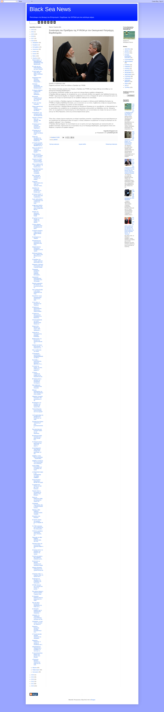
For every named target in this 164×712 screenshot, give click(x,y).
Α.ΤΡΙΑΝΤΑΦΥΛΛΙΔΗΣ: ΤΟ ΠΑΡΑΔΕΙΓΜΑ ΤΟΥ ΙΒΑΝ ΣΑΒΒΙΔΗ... (37, 474)
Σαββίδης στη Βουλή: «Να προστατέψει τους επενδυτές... (37, 462)
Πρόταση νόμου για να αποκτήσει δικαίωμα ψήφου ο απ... (37, 545)
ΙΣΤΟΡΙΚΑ (127, 64)
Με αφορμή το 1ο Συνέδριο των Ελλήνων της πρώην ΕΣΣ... (36, 404)
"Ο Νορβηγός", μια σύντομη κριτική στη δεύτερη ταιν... (37, 114)
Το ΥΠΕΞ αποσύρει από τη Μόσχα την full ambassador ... (37, 527)
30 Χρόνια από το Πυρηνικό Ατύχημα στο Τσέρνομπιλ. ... (36, 126)
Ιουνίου (35, 53)
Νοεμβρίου (35, 45)
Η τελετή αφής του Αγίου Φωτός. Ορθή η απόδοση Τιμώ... (37, 73)
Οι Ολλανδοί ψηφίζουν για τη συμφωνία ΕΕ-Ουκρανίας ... (37, 611)
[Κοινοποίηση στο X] (70, 137)
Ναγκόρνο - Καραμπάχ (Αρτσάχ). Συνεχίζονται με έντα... (36, 629)
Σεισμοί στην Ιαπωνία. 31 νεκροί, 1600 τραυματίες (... (36, 328)
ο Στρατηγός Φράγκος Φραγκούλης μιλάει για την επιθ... (36, 662)
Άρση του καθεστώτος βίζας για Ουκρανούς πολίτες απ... (37, 499)
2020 (32, 34)
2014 (32, 677)
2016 (32, 40)
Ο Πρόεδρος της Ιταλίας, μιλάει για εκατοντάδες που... (37, 261)
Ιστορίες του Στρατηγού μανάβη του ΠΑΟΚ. (36, 213)
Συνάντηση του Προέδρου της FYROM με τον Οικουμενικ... (36, 581)
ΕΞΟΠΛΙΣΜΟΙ (128, 59)
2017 (32, 38)
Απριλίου (35, 58)
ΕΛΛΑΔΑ (127, 53)
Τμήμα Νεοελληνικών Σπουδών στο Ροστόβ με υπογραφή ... (37, 171)
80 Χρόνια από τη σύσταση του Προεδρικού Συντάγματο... (36, 381)
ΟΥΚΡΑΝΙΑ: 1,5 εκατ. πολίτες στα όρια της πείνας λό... (37, 623)
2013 (32, 679)
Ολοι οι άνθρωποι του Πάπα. (36, 350)
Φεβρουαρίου (36, 670)
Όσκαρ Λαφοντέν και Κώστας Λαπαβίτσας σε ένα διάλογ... (37, 108)
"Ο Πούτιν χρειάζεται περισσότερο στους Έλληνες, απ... (37, 533)
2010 (32, 686)
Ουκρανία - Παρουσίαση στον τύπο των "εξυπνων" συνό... (37, 183)
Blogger (93, 699)
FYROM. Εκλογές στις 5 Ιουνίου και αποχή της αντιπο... (37, 587)
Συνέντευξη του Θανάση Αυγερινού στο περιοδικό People (37, 563)
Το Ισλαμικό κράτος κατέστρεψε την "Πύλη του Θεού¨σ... (37, 444)
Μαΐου (34, 56)
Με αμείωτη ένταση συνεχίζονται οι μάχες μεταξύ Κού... (37, 437)
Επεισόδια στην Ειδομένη (36, 517)
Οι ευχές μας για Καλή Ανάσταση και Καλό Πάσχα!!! (37, 68)
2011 (32, 683)
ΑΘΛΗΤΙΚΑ (127, 49)
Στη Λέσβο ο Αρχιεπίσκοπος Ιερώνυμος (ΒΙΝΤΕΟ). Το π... (37, 362)
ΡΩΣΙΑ (126, 83)
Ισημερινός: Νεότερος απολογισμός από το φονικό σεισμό (37, 266)
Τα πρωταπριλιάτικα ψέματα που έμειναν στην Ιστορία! (37, 655)
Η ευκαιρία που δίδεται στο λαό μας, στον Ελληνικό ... (36, 486)
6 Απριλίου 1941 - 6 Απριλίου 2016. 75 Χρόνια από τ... (37, 575)
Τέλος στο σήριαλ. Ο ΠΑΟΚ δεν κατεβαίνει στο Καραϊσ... (37, 150)
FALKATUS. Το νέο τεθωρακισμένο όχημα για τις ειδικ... (37, 298)
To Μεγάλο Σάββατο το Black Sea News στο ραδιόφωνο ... (37, 92)
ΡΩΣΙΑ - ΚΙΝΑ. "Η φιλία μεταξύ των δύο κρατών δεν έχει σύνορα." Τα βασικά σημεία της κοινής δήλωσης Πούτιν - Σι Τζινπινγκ (129, 226)
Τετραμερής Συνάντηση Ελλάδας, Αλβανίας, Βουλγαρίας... (36, 272)
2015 (32, 675)
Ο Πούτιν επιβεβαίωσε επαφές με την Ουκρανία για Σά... (37, 374)
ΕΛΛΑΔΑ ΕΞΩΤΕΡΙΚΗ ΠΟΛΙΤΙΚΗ (128, 56)
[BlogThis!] (68, 137)
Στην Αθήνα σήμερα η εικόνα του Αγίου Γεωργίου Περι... (37, 593)
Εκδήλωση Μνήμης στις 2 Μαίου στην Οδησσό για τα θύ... (37, 255)
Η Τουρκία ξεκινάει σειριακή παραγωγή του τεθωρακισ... (37, 636)
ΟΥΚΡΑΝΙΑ (127, 76)
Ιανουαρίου (36, 672)
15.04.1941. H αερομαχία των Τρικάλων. (36, 304)
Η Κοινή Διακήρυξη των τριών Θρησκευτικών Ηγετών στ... (37, 322)
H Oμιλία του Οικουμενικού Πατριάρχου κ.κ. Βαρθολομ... (37, 315)
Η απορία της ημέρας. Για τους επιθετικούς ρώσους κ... (37, 368)
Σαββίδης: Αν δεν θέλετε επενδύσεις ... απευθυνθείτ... (37, 457)
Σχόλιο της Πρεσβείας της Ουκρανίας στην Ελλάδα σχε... (37, 138)
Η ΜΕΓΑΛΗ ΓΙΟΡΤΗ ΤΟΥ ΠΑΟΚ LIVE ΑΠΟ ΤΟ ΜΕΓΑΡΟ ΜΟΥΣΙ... (37, 207)
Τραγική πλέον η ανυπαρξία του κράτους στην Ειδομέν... (36, 493)
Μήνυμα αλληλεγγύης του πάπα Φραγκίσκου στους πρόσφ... (37, 392)
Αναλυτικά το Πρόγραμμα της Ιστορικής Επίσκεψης (37, 334)
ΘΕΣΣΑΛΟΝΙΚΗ (129, 61)
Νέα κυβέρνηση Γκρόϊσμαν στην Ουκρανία (37, 386)
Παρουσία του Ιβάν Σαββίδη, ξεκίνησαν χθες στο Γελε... (37, 539)
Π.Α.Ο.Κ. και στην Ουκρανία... (36, 103)
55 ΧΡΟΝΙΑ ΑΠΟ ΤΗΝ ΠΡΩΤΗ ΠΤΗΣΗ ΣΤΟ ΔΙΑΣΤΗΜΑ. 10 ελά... (36, 451)
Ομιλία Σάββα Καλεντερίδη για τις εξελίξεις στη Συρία (37, 467)
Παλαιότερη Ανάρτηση (111, 144)
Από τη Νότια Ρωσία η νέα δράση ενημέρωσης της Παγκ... (37, 291)
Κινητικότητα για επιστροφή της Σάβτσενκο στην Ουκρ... (37, 242)
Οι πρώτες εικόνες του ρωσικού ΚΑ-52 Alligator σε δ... (37, 522)
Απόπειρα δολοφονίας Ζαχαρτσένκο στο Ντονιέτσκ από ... (37, 86)
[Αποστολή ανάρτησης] (63, 137)
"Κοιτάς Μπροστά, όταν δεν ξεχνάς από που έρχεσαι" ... (37, 411)
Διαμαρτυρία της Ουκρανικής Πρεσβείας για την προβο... (37, 249)
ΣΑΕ (126, 85)
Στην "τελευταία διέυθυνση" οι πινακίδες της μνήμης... (36, 177)
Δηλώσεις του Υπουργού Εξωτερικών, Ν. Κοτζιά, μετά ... (36, 190)
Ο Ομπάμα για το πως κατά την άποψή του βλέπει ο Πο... (37, 132)
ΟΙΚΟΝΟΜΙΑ (128, 72)
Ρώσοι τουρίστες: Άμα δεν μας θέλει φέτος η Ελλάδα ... (37, 155)
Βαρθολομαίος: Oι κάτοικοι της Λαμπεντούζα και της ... (37, 341)
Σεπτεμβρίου (36, 47)
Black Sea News (50, 9)
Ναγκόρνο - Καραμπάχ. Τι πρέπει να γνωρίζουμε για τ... (37, 642)
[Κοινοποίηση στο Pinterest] (73, 137)
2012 (32, 681)
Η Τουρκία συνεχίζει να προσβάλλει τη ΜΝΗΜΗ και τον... (37, 144)
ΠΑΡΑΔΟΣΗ (128, 78)
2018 (32, 36)
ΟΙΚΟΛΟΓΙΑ (128, 70)
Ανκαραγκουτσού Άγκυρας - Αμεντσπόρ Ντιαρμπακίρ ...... (37, 79)
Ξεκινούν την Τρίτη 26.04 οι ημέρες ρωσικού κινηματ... (37, 161)
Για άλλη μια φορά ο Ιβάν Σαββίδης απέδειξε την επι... (37, 558)
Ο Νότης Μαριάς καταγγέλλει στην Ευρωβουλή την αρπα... (37, 226)
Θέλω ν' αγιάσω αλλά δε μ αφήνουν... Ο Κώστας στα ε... (37, 165)
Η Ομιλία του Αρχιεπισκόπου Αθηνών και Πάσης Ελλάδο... (37, 309)
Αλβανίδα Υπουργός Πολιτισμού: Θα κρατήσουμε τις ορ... (37, 398)
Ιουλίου (35, 51)
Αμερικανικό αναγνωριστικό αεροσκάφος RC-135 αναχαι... (37, 279)
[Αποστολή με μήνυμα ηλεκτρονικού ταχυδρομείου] (66, 137)
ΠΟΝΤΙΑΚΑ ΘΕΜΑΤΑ (127, 81)
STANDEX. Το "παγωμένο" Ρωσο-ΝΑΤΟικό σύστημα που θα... (37, 617)
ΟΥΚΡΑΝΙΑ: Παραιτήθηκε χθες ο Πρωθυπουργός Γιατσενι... (37, 505)
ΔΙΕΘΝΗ (56, 139)
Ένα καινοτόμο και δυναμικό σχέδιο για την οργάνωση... (37, 431)
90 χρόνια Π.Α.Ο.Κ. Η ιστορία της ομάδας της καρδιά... (37, 220)
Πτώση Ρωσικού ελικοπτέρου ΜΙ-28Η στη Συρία (37, 481)
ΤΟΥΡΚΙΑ (127, 87)
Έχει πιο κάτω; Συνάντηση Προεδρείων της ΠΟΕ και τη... (37, 604)
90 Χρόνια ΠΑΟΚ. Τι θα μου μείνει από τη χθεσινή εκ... (37, 196)
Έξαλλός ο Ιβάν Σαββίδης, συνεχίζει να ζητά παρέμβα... (37, 512)
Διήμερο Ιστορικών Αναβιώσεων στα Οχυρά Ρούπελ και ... (37, 569)
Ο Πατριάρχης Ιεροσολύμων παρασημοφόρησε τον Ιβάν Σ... (37, 355)
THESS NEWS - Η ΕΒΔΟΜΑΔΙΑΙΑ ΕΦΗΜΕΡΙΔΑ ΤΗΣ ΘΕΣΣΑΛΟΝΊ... (37, 62)
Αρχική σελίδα (82, 144)
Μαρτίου (35, 667)
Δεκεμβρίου (36, 42)
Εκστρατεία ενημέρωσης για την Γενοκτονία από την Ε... (37, 98)
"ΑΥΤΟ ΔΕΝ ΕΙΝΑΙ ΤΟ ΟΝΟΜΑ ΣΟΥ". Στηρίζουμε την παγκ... (37, 417)
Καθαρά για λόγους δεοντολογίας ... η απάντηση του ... (37, 346)
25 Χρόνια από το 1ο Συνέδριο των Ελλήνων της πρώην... (37, 552)
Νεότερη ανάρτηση (54, 144)
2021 (32, 31)
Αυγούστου (36, 49)
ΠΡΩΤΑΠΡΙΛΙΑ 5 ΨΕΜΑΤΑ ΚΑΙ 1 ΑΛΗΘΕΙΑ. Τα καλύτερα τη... (36, 649)
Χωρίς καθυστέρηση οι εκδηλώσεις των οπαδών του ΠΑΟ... (37, 201)
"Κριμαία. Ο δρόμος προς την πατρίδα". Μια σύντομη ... (37, 119)
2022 (32, 29)
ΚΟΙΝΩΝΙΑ (127, 66)
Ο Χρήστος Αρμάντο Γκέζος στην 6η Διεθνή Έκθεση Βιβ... (37, 232)
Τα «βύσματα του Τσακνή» (36, 237)
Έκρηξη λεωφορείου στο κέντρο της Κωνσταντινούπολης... (37, 285)
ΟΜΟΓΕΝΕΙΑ (128, 74)
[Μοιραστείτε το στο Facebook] (72, 137)
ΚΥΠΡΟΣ (127, 68)
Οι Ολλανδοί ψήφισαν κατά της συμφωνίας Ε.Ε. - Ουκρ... (37, 598)
